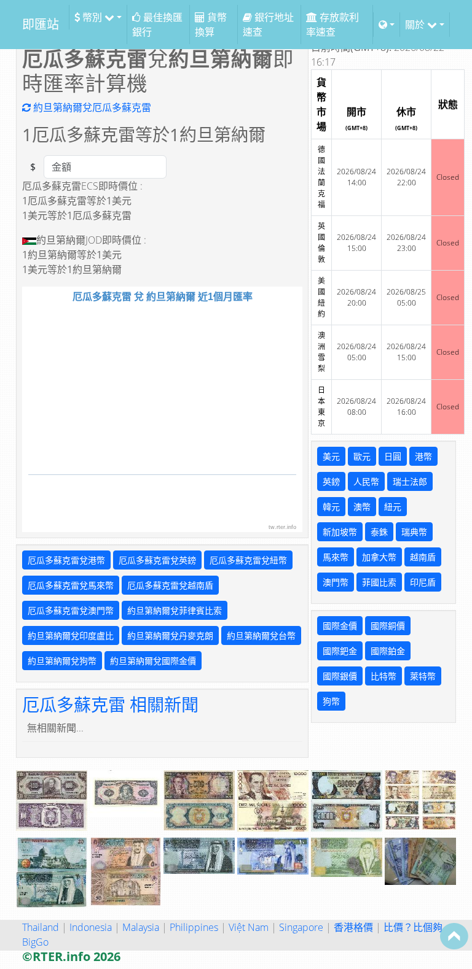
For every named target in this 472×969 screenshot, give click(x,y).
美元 (331, 456)
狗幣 (331, 701)
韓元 (331, 506)
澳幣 (362, 506)
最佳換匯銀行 (157, 24)
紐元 (392, 506)
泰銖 (379, 532)
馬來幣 (335, 557)
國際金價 (340, 625)
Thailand (40, 927)
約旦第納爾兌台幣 (261, 635)
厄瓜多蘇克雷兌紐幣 (248, 560)
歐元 (362, 456)
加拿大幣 (379, 557)
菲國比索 (379, 582)
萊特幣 (423, 676)
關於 (416, 24)
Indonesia (90, 927)
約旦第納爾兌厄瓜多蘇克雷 (91, 107)
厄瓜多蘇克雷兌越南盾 (170, 585)
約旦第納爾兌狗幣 (62, 660)
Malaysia (140, 927)
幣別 (92, 17)
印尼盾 (423, 582)
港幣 (423, 456)
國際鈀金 (340, 651)
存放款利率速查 (332, 24)
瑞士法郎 (410, 481)
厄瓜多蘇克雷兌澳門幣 (71, 610)
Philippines (194, 927)
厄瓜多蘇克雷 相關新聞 (110, 704)
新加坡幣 (340, 532)
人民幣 (366, 481)
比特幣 (383, 676)
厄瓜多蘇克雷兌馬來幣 (71, 585)
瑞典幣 (414, 532)
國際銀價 (340, 676)
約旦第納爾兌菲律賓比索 (174, 610)
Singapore (301, 927)
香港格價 (353, 927)
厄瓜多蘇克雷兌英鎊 (157, 560)
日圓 (392, 456)
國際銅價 (388, 625)
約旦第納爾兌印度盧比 (71, 635)
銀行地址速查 (268, 24)
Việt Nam (249, 927)
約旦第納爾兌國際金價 (153, 660)
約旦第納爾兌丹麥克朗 (170, 635)
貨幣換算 (211, 24)
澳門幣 (335, 582)
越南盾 (423, 557)
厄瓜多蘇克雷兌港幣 (66, 560)
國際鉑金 (388, 651)
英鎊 (331, 481)
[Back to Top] (454, 936)
